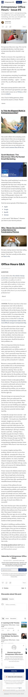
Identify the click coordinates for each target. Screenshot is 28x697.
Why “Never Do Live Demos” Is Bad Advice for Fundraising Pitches (13, 230)
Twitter (20, 92)
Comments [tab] (5, 599)
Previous (6, 588)
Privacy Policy (19, 683)
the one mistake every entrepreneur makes (12, 320)
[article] (14, 626)
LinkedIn (8, 94)
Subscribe (19, 2)
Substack (6, 693)
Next (23, 588)
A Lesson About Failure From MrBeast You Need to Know (10, 636)
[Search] (25, 618)
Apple (6, 207)
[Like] (2, 26)
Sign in (24, 2)
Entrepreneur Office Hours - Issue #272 (10, 640)
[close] (23, 645)
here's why (7, 256)
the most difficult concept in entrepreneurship (13, 322)
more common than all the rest (15, 147)
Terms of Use (21, 573)
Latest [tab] (7, 618)
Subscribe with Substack (15, 677)
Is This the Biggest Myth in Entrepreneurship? (13, 112)
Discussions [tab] (13, 618)
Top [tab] (3, 618)
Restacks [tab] (11, 599)
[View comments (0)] (6, 26)
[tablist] (8, 599)
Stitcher (6, 215)
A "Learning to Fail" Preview (10, 623)
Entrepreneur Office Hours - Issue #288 (10, 625)
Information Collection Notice (17, 575)
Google (6, 209)
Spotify (6, 212)
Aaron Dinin (8, 21)
